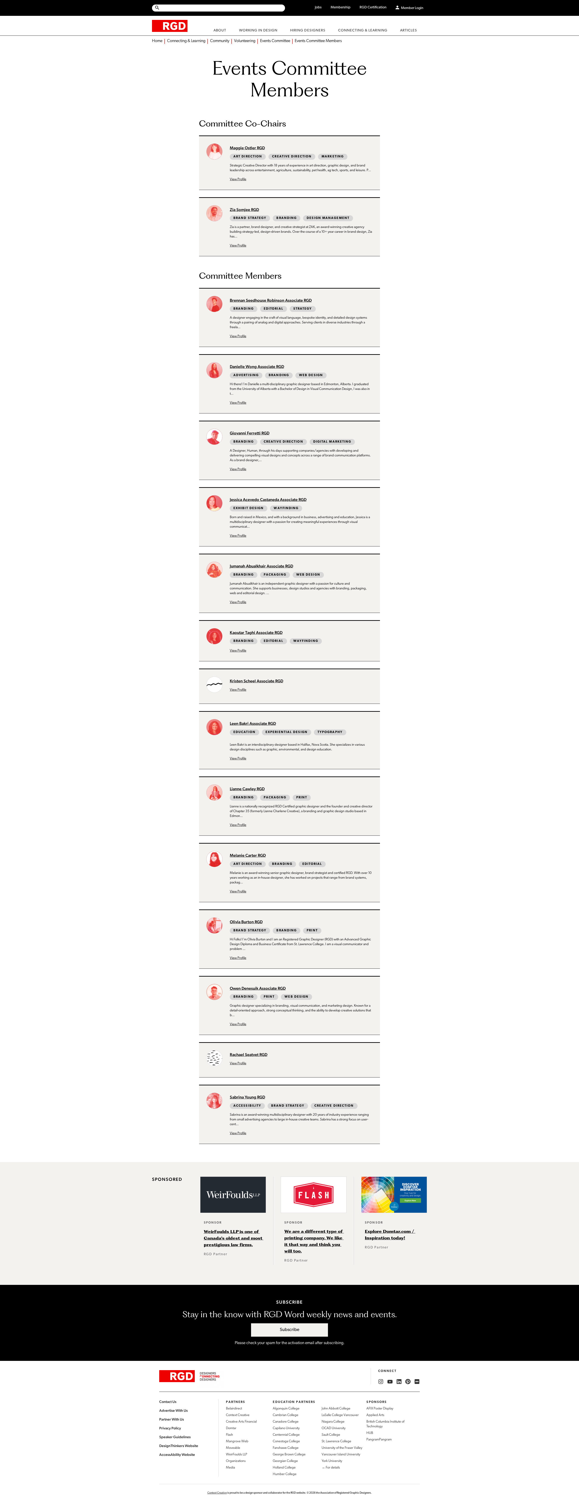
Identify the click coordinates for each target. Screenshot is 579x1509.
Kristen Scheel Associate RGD (256, 681)
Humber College (285, 1474)
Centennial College (286, 1435)
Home (157, 41)
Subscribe (289, 1330)
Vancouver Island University (341, 1454)
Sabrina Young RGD (247, 1097)
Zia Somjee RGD (244, 209)
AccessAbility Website (177, 1454)
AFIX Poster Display (379, 1408)
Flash (229, 1435)
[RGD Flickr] (417, 1381)
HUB (369, 1433)
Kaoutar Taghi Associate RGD (256, 632)
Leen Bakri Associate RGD (253, 723)
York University (332, 1461)
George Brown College (289, 1454)
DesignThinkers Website (178, 1446)
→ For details (331, 1467)
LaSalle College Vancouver (340, 1415)
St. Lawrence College (336, 1441)
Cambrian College (285, 1415)
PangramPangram (379, 1439)
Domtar (231, 1428)
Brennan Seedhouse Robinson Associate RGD (271, 300)
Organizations (236, 1461)
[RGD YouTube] (390, 1381)
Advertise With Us (173, 1410)
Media (230, 1467)
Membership (341, 7)
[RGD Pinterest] (408, 1381)
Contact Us (167, 1402)
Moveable (233, 1448)
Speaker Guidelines (175, 1437)
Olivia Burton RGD (246, 921)
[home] (169, 26)
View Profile (238, 179)
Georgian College (285, 1461)
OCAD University (334, 1428)
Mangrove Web (237, 1441)
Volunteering (244, 41)
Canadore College (286, 1422)
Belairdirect (234, 1408)
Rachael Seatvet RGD (248, 1054)
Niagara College (333, 1422)
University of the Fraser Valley (342, 1448)
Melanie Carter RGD (248, 855)
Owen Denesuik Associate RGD (258, 988)
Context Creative (237, 1415)
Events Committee (275, 41)
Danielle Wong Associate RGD (257, 366)
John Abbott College (336, 1408)
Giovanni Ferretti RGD (249, 433)
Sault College (331, 1435)
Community (219, 41)
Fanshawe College (286, 1448)
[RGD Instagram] (381, 1381)
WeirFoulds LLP (236, 1454)
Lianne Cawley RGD (247, 788)
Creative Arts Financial (241, 1422)
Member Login (412, 8)
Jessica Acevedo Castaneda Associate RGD (268, 499)
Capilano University (286, 1428)
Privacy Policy (170, 1428)
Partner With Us (171, 1419)
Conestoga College (286, 1441)
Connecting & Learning (186, 41)
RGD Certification (373, 7)
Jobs (318, 7)
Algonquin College (286, 1408)
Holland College (284, 1467)
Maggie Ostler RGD (247, 147)
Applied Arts (375, 1415)
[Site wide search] (218, 8)
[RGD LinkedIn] (399, 1381)
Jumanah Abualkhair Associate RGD (261, 566)
